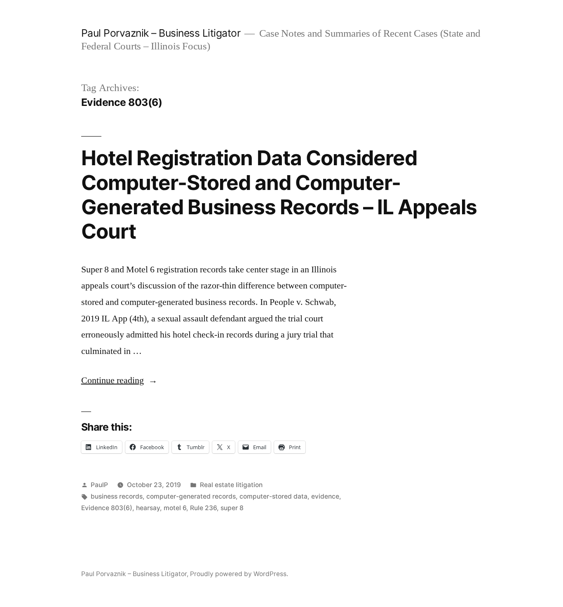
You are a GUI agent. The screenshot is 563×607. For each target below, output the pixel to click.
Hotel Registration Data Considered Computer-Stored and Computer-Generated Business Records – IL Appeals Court (279, 194)
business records (117, 496)
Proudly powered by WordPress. (239, 574)
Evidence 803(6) (106, 508)
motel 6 (175, 508)
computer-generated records (191, 496)
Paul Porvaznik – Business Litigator (161, 33)
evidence (325, 496)
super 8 (232, 508)
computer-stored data (273, 496)
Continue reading (119, 380)
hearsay (148, 508)
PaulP (99, 485)
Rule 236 (203, 508)
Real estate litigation (231, 485)
